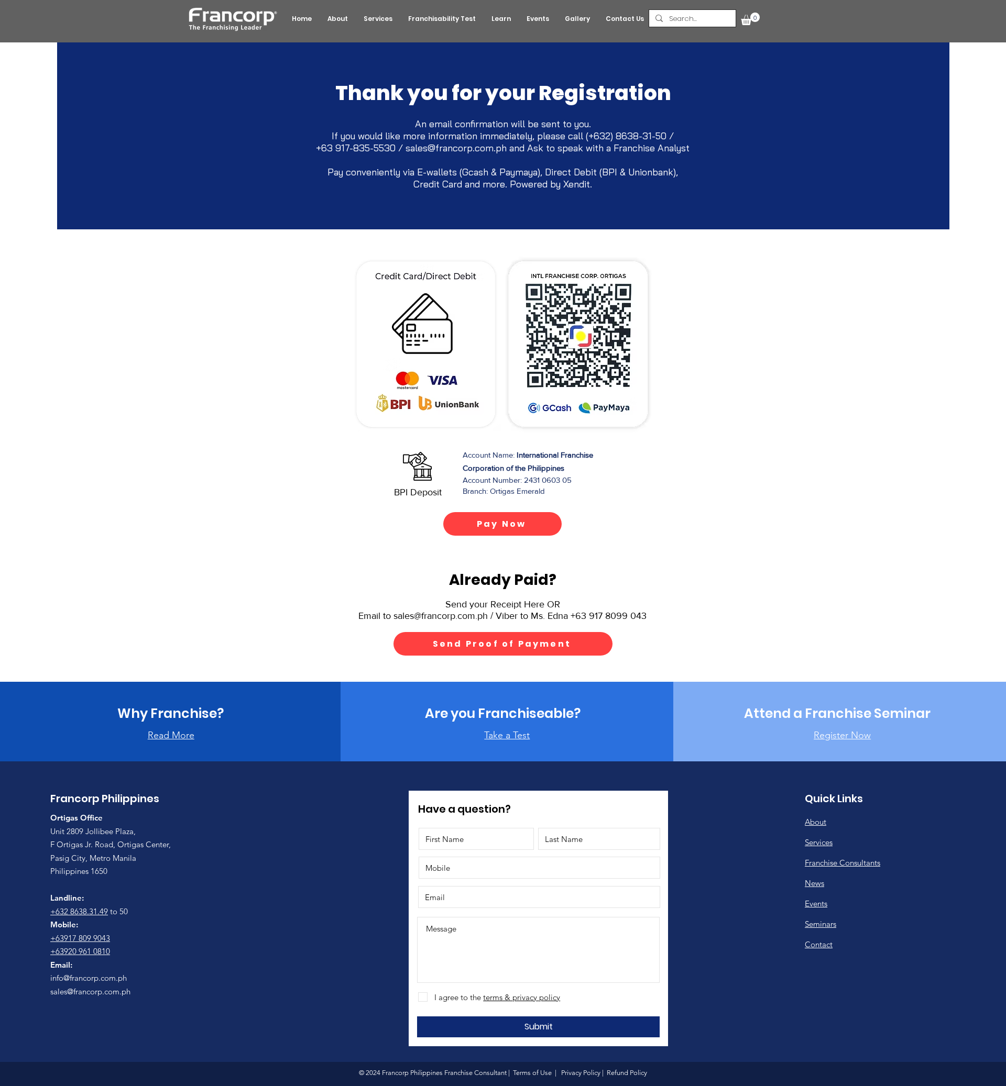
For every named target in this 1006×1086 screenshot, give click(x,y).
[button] (750, 19)
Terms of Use (532, 1073)
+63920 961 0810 (80, 951)
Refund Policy (626, 1073)
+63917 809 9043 (80, 938)
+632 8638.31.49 (79, 911)
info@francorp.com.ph (88, 978)
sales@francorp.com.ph (456, 148)
